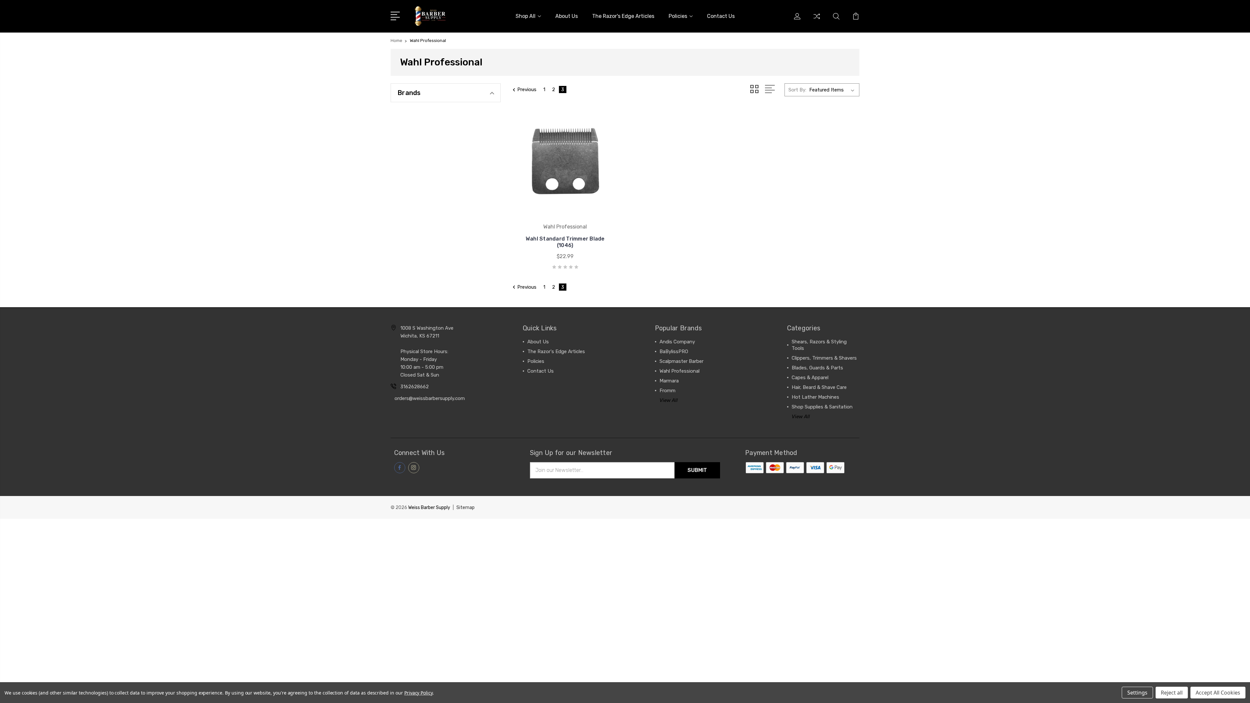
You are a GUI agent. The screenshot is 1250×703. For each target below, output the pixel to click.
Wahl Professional (680, 371)
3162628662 (414, 387)
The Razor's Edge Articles (623, 16)
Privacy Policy (418, 693)
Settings (1137, 692)
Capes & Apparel (810, 377)
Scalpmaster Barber (681, 361)
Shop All (525, 16)
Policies (678, 16)
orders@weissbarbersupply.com (430, 398)
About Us (566, 16)
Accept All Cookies (1218, 692)
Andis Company (677, 342)
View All (669, 400)
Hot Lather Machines (815, 397)
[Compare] (816, 20)
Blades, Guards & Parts (817, 368)
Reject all (1172, 692)
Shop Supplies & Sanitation (822, 407)
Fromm (667, 390)
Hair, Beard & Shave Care (819, 387)
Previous (526, 89)
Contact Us (721, 16)
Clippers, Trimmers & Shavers (824, 358)
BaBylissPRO (674, 351)
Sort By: (797, 90)
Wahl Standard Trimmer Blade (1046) (565, 242)
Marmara (669, 381)
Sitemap (465, 507)
